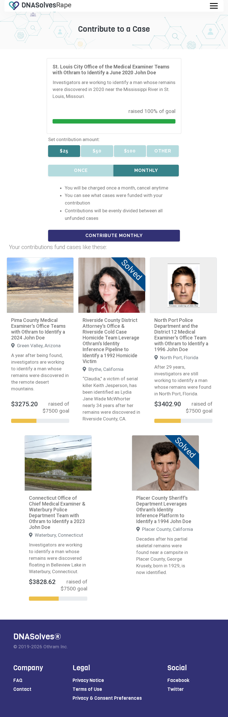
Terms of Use (87, 689)
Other (162, 151)
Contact (22, 689)
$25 (64, 151)
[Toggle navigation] (213, 6)
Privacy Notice (88, 680)
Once (81, 170)
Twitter (175, 689)
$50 (97, 151)
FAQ (18, 680)
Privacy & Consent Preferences (107, 698)
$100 (130, 151)
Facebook (178, 680)
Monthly (146, 170)
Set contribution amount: (74, 139)
